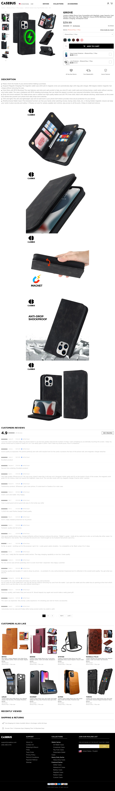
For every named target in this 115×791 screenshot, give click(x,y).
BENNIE (32, 657)
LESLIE (4, 697)
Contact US (30, 745)
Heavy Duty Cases (59, 760)
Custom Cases (58, 777)
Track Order (30, 752)
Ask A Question (107, 433)
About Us (29, 742)
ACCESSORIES (73, 4)
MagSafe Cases (58, 772)
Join (104, 746)
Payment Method (31, 760)
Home (3, 8)
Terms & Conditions (32, 757)
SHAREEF (33, 697)
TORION (89, 697)
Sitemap (28, 762)
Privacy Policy (30, 755)
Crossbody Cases (59, 747)
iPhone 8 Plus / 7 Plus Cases (15, 8)
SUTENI (60, 697)
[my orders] (108, 3)
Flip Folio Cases (58, 750)
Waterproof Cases (59, 767)
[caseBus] (8, 3)
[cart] (111, 3)
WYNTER (61, 657)
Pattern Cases (57, 775)
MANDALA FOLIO (92, 657)
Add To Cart (92, 46)
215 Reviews (76, 26)
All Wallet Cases (58, 745)
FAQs (28, 750)
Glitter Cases (57, 765)
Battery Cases (57, 770)
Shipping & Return (32, 747)
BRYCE (4, 657)
